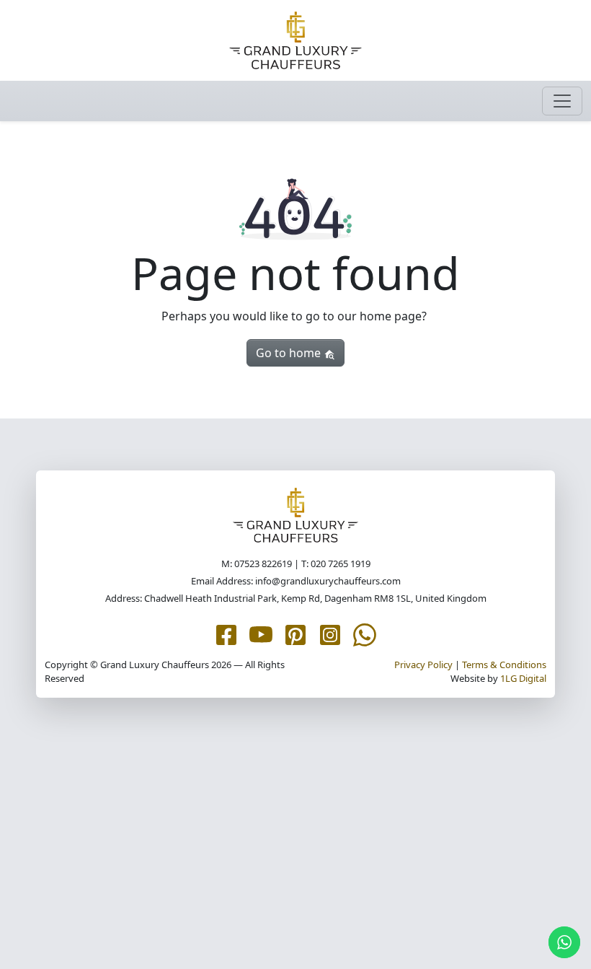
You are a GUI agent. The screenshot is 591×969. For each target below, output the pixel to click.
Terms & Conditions (504, 664)
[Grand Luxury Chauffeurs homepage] (295, 40)
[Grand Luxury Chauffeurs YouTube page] (260, 633)
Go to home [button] (290, 353)
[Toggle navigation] (562, 101)
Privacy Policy (423, 664)
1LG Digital (523, 678)
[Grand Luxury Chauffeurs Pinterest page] (295, 633)
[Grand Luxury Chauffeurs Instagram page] (330, 633)
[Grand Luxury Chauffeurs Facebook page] (226, 633)
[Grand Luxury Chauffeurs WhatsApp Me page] (364, 633)
